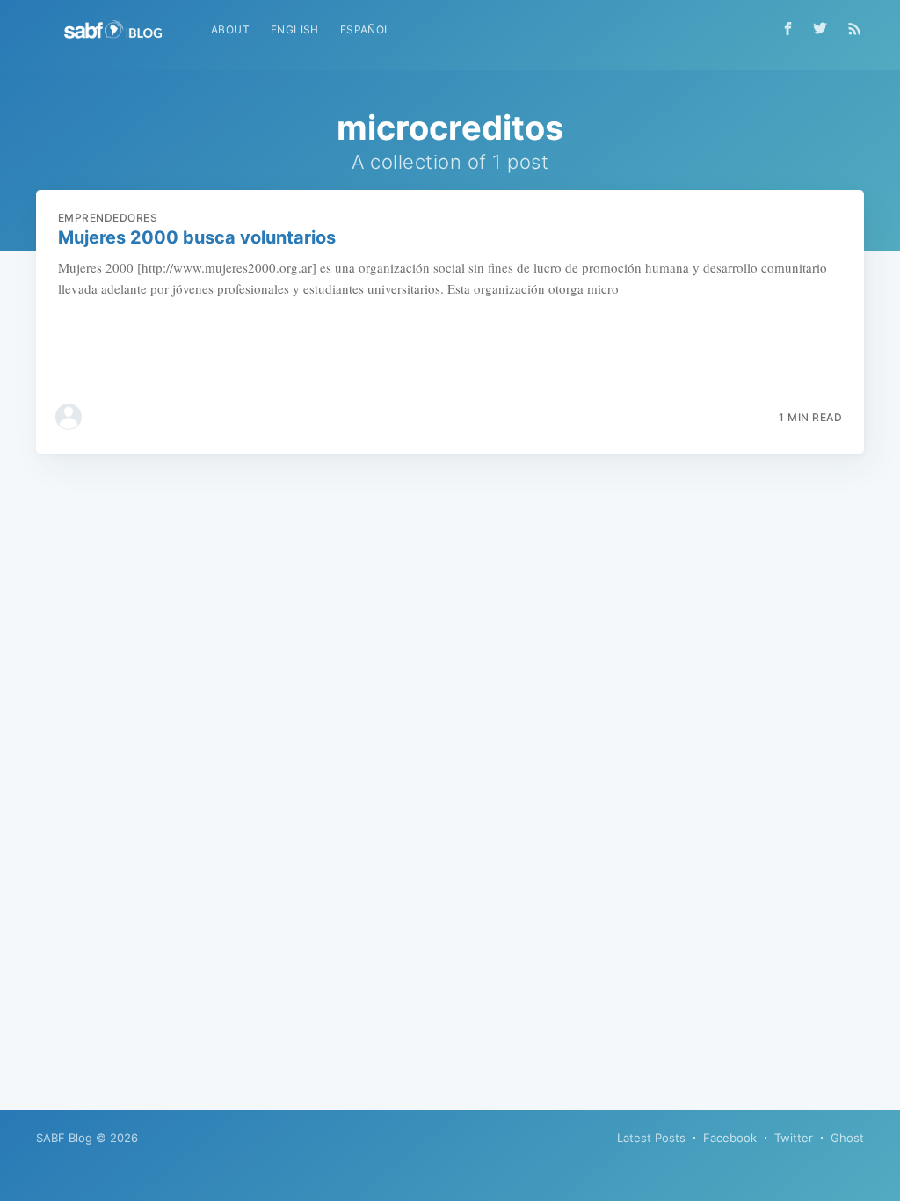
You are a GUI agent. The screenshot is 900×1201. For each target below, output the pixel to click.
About (230, 29)
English (295, 29)
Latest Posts (651, 1138)
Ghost (847, 1138)
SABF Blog (64, 1138)
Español (365, 29)
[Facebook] (788, 28)
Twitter (793, 1138)
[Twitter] (824, 28)
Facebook (730, 1138)
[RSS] (855, 28)
